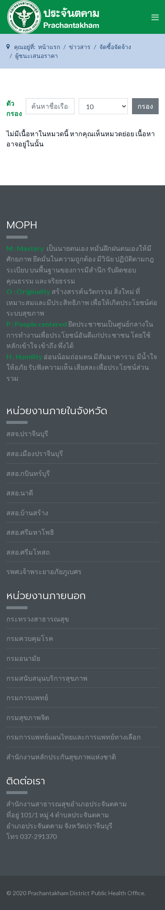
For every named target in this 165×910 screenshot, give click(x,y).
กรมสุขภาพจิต (27, 717)
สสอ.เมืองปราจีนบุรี (34, 453)
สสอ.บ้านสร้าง (27, 513)
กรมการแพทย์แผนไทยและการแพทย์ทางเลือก (73, 737)
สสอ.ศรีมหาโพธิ (30, 532)
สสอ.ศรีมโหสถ (28, 552)
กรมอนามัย (23, 658)
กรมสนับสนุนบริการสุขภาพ (47, 678)
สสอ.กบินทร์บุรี (28, 473)
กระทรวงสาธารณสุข (37, 619)
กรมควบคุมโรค (29, 638)
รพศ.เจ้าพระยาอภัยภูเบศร (44, 571)
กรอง (145, 106)
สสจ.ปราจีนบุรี (27, 433)
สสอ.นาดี (19, 493)
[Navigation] (155, 17)
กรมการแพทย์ (27, 697)
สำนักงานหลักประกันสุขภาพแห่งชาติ (61, 757)
